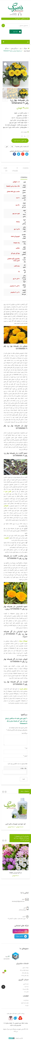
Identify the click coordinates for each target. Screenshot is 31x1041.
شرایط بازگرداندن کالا (24, 970)
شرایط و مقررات (8, 1023)
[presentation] (6, 792)
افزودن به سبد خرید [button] (18, 857)
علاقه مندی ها (26, 989)
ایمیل (25, 756)
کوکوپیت (6, 538)
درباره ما (27, 1005)
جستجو (3, 25)
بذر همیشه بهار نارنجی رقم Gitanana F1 (3, 100)
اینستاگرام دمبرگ (19, 931)
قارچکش (6, 506)
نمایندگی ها (26, 1000)
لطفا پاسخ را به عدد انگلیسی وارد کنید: (17, 764)
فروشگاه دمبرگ (23, 641)
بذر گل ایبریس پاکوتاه (15, 873)
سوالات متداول (26, 967)
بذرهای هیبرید (23, 689)
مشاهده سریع (13, 808)
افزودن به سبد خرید (19, 141)
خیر (7, 147)
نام (26, 748)
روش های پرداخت (25, 975)
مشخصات (26, 168)
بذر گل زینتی (14, 48)
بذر (20, 48)
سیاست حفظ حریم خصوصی (21, 1023)
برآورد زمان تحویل (25, 1003)
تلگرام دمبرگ (19, 936)
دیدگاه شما (24, 733)
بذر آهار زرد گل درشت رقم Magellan (6, 100)
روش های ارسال (25, 973)
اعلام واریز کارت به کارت (15, 1025)
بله (12, 147)
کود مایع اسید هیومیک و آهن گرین (15, 824)
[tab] (25, 169)
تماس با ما (26, 992)
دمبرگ (25, 48)
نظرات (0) (5, 169)
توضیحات (15, 171)
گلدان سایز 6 (7, 492)
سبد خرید (26, 986)
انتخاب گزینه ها (18, 808)
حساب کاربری (26, 984)
